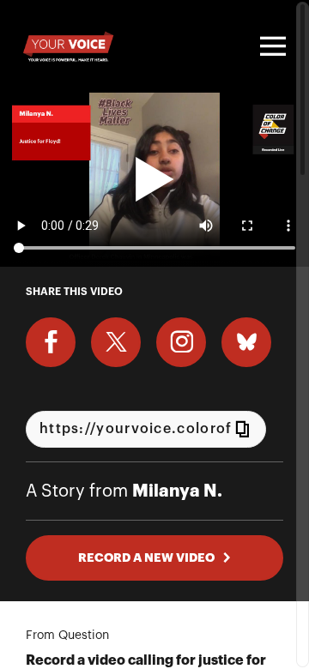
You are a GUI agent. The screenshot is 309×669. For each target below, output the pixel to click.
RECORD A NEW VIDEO (146, 557)
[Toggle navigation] (270, 46)
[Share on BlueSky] (246, 342)
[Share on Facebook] (51, 342)
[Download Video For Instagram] (181, 342)
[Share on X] (116, 342)
